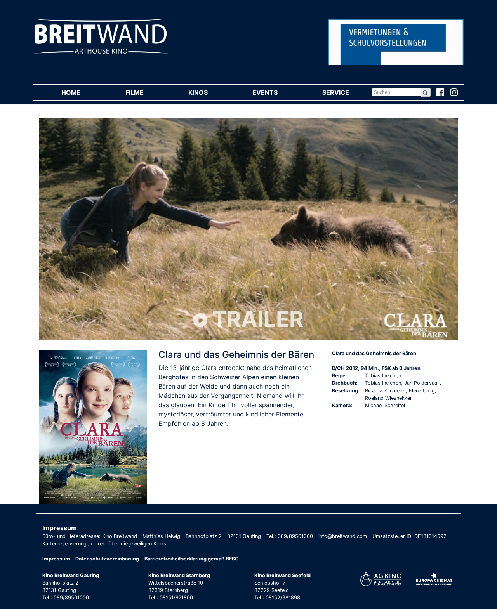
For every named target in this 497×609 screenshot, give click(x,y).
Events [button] (276, 92)
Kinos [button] (209, 92)
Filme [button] (145, 92)
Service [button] (346, 92)
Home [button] (82, 92)
